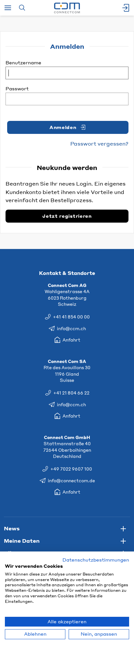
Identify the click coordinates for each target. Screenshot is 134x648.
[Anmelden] (126, 8)
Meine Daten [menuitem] (22, 540)
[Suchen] (22, 7)
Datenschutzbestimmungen (95, 560)
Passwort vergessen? (99, 143)
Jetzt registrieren (67, 216)
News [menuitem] (12, 528)
